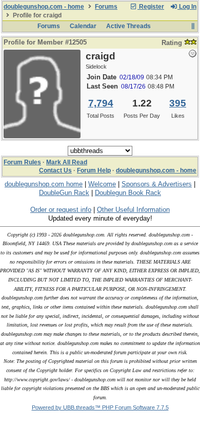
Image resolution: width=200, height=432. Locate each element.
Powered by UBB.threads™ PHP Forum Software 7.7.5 (100, 407)
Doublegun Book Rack (128, 193)
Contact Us (55, 170)
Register (150, 6)
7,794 (100, 103)
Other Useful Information (133, 209)
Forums (106, 6)
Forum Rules (22, 162)
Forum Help (94, 170)
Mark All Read (66, 162)
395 (177, 103)
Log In (186, 6)
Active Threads (128, 26)
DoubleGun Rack (64, 193)
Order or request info (60, 209)
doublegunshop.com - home (44, 6)
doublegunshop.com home (44, 184)
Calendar (83, 26)
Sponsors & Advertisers (157, 184)
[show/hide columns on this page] (192, 26)
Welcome (102, 184)
